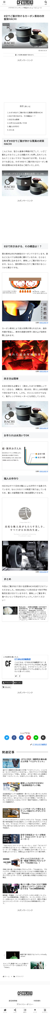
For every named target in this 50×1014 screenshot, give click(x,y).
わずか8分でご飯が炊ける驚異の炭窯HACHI (26, 112)
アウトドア (8, 683)
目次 (22, 106)
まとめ (11, 130)
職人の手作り (14, 126)
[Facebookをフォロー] (19, 676)
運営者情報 (13, 1000)
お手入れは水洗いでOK (18, 123)
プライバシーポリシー (25, 1004)
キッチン (18, 683)
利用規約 (37, 1000)
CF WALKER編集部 (22, 659)
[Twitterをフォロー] (15, 676)
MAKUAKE (42, 46)
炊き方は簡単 (14, 119)
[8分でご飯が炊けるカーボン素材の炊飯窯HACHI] (21, 737)
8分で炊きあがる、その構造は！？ (22, 116)
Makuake (7, 687)
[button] (45, 524)
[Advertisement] (25, 81)
